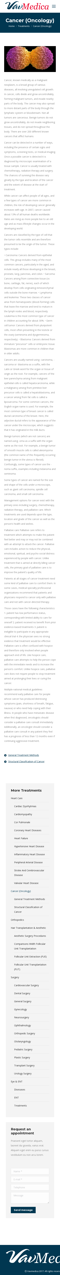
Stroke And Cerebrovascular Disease (29, 873)
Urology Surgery (23, 1073)
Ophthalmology (22, 1025)
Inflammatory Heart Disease (29, 854)
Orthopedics (17, 919)
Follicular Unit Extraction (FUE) (30, 956)
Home (12, 26)
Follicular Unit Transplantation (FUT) (30, 967)
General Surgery (22, 1001)
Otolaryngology (22, 1041)
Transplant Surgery (24, 1065)
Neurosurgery (21, 1017)
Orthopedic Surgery (24, 1033)
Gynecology (20, 1009)
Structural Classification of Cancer (28, 909)
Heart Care (16, 798)
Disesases (19, 1089)
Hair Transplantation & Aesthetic (28, 927)
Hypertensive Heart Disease (29, 846)
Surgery (15, 977)
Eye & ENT (16, 1081)
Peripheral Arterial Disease (28, 862)
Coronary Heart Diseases (27, 830)
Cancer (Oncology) (21, 891)
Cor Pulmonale (22, 822)
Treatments (24, 26)
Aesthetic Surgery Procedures (30, 935)
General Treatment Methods (29, 899)
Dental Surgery (22, 993)
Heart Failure (21, 838)
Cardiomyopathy (23, 814)
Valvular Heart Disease (26, 883)
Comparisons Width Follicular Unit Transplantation (30, 946)
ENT (16, 1097)
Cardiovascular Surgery (26, 985)
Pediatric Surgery (23, 1049)
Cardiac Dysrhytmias (25, 806)
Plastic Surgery (22, 1057)
